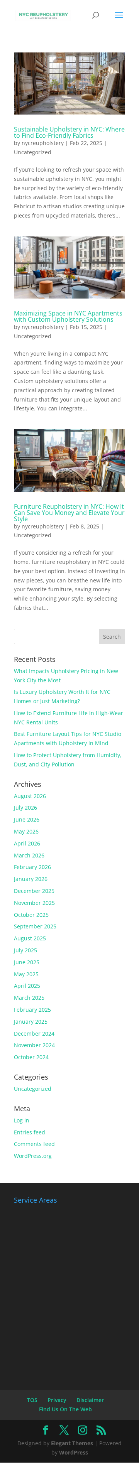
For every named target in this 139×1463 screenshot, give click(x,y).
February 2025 (32, 1009)
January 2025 (30, 1021)
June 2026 (26, 819)
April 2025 (27, 985)
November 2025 (34, 902)
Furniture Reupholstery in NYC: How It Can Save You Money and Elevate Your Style (69, 512)
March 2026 (29, 855)
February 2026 (32, 867)
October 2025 (31, 914)
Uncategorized (32, 152)
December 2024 (34, 1033)
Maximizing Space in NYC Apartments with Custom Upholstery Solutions (68, 316)
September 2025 (35, 926)
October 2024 (31, 1057)
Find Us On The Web (65, 1409)
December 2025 (34, 890)
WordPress (73, 1452)
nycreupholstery (43, 143)
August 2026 (30, 796)
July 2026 (25, 807)
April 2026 (27, 843)
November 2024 (34, 1045)
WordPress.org (33, 1155)
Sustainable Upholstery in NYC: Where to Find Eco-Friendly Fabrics (69, 132)
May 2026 (26, 831)
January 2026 (30, 879)
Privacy (56, 1400)
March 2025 (29, 997)
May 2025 (26, 974)
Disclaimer (90, 1400)
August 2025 (30, 938)
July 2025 (25, 950)
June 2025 (26, 962)
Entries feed (29, 1132)
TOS (32, 1400)
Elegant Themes (72, 1443)
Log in (21, 1120)
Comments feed (34, 1143)
